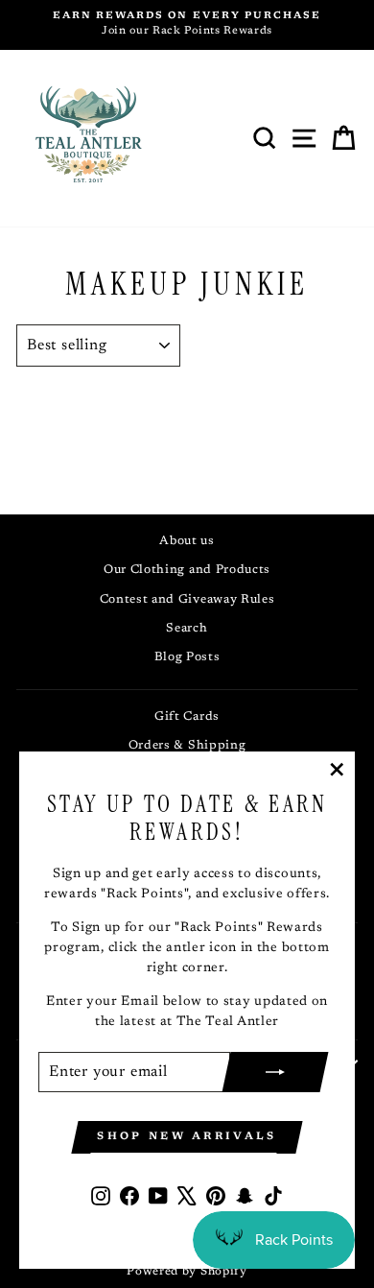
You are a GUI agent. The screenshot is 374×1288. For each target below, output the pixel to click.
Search (186, 628)
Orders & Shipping (187, 745)
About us (187, 541)
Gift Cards (187, 717)
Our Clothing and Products (187, 570)
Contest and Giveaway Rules (187, 600)
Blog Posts (187, 657)
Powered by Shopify (186, 1271)
